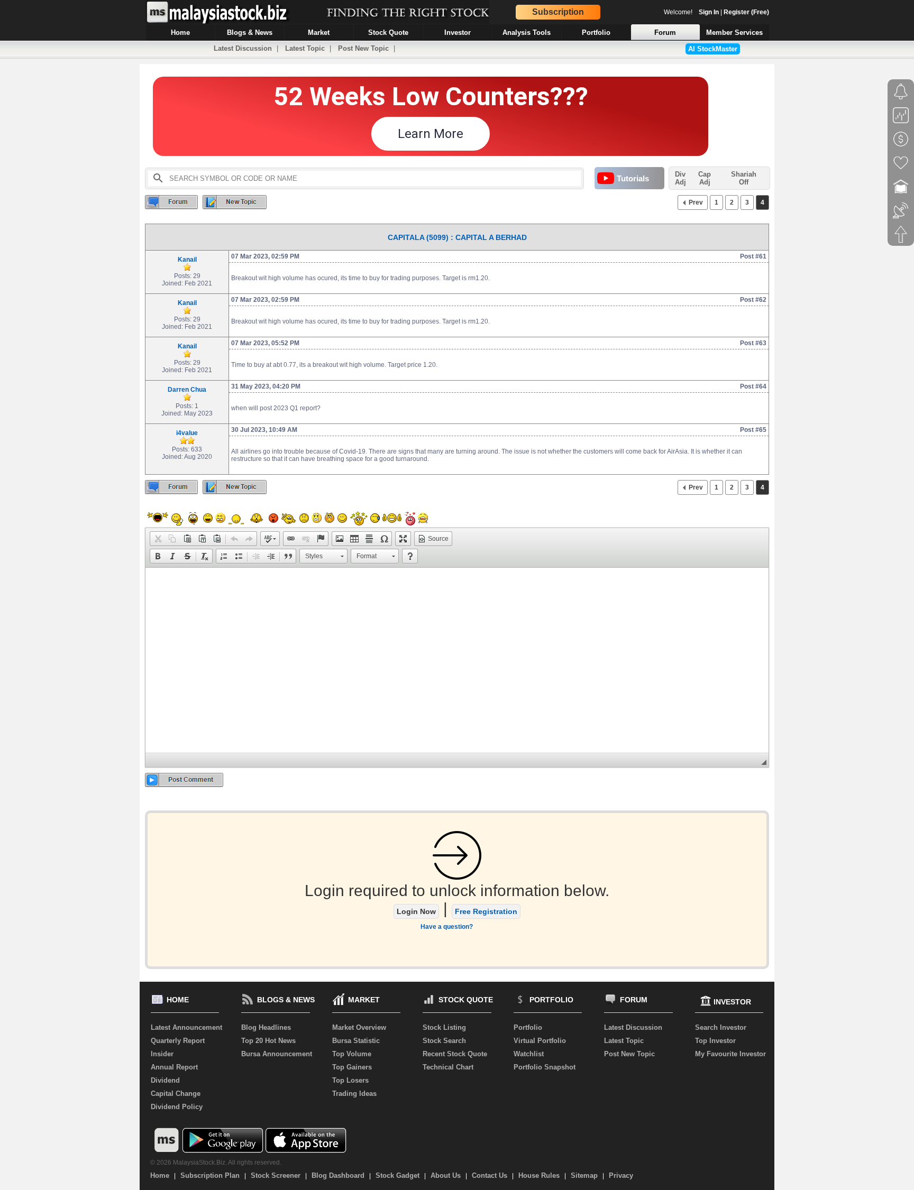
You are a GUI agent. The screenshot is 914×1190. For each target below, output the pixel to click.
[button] (157, 539)
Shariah (743, 178)
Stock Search (444, 1041)
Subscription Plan (210, 1175)
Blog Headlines (266, 1027)
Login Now (416, 911)
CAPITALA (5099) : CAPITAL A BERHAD (457, 237)
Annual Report (174, 1067)
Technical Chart (448, 1067)
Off (743, 182)
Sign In (709, 12)
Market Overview (359, 1027)
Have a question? (447, 926)
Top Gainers (352, 1067)
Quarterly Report (178, 1041)
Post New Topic (363, 48)
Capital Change (175, 1093)
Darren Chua (187, 389)
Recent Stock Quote (455, 1054)
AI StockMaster (712, 49)
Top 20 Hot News (268, 1041)
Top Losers (350, 1080)
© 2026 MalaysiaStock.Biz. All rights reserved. (215, 1162)
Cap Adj (704, 178)
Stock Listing (444, 1027)
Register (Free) (746, 12)
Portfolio (528, 1027)
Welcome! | (716, 12)
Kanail (187, 259)
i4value (187, 433)
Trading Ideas (354, 1093)
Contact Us (489, 1175)
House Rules (539, 1175)
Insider (162, 1054)
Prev (696, 202)
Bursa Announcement (276, 1054)
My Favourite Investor (730, 1054)
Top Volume (351, 1054)
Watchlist (529, 1054)
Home (159, 1175)
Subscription (558, 11)
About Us (446, 1175)
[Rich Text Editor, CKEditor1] (457, 660)
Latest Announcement (186, 1027)
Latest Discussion (243, 48)
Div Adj (680, 178)
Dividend (165, 1080)
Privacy (621, 1175)
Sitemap (584, 1175)
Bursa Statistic (356, 1041)
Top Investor (715, 1041)
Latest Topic (305, 48)
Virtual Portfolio (540, 1041)
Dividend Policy (177, 1107)
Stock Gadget (397, 1175)
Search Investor (720, 1027)
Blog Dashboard (338, 1175)
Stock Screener (275, 1175)
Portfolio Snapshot (544, 1067)
